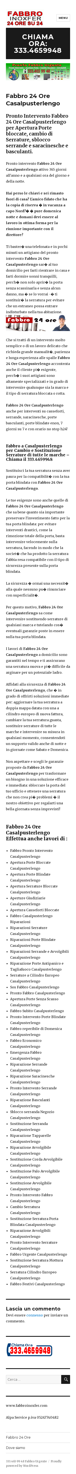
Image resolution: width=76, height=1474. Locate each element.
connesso (34, 1315)
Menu (63, 18)
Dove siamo (15, 1448)
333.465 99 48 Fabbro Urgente (26, 1461)
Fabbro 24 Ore (18, 1437)
